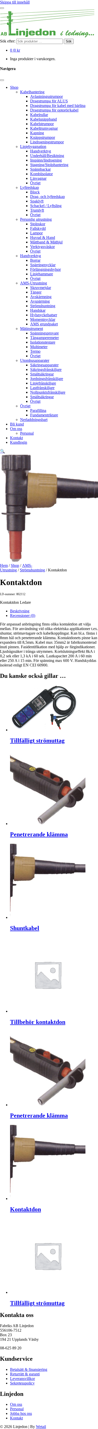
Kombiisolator (41, 174)
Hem (4, 565)
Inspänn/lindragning (46, 160)
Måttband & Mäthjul (46, 242)
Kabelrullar (39, 115)
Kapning (37, 133)
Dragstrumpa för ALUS (49, 101)
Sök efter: (7, 41)
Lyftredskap (29, 187)
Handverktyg (40, 151)
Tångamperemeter (44, 338)
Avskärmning (41, 297)
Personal (27, 433)
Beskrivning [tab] (19, 611)
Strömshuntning (42, 306)
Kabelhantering (32, 92)
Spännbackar (40, 169)
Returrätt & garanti (25, 1374)
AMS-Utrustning (33, 283)
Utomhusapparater (34, 360)
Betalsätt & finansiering (28, 1369)
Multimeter (38, 347)
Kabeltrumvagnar (44, 128)
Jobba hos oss (21, 1413)
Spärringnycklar (43, 265)
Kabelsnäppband (43, 119)
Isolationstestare (42, 342)
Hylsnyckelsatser (43, 315)
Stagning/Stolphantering (49, 165)
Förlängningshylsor (45, 269)
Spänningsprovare (44, 333)
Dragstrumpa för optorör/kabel (54, 110)
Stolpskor (37, 224)
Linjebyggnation (33, 146)
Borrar (35, 260)
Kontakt (16, 438)
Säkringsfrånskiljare (46, 369)
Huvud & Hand (42, 237)
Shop (14, 87)
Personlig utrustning (36, 219)
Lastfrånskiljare (42, 388)
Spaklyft (36, 201)
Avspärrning (40, 301)
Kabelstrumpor (42, 124)
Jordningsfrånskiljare (46, 378)
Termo (35, 351)
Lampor (36, 233)
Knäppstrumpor (42, 137)
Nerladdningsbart (33, 419)
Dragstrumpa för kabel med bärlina (57, 105)
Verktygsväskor (42, 246)
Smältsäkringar (42, 374)
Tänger (35, 292)
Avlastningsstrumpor (46, 96)
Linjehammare (41, 274)
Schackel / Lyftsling (46, 206)
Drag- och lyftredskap (47, 196)
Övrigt (35, 183)
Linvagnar (38, 178)
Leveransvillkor (22, 1378)
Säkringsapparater (44, 365)
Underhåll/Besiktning (47, 155)
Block (35, 192)
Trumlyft (37, 210)
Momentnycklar (42, 319)
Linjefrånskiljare (43, 383)
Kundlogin (18, 442)
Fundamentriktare (44, 415)
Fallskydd (38, 228)
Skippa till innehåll (15, 2)
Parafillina (38, 410)
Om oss (16, 429)
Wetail (41, 1426)
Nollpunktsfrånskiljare (47, 392)
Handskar (37, 310)
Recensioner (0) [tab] (22, 615)
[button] (2, 451)
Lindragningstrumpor (47, 142)
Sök (69, 41)
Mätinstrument (31, 328)
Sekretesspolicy (22, 1383)
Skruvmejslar (40, 287)
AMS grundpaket (44, 324)
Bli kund (17, 424)
